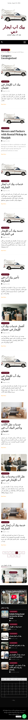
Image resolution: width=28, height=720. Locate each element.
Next (24, 575)
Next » (17, 556)
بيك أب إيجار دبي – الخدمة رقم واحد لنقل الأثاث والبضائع (17, 667)
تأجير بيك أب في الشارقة (10, 279)
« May (13, 700)
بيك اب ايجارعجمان (15, 636)
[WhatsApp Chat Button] (24, 716)
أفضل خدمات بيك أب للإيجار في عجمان (12, 327)
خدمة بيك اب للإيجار (15, 627)
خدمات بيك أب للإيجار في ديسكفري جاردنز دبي (14, 575)
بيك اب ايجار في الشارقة (17, 645)
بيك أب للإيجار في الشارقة (10, 377)
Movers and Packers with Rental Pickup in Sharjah (13, 134)
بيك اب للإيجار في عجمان (10, 86)
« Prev (5, 553)
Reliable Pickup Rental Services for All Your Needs (16, 616)
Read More (3, 104)
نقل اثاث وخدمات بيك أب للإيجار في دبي (13, 478)
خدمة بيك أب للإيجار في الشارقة (12, 232)
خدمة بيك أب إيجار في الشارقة (13, 526)
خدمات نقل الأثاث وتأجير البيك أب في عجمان (11, 428)
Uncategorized (5, 81)
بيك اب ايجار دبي (14, 29)
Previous (4, 575)
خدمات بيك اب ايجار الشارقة (12, 185)
